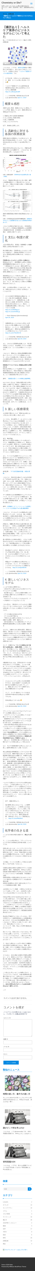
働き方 (26, 40)
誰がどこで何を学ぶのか (13, 1128)
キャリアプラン (7, 1208)
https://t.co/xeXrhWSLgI (12, 311)
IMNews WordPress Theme (17, 1266)
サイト (5, 1054)
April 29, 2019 (9, 317)
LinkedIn (5, 1202)
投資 (4, 1235)
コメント (7, 1018)
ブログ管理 (6, 1214)
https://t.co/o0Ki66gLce (12, 309)
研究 (29, 40)
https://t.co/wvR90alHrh (15, 818)
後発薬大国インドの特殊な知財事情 (19, 378)
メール (6, 1046)
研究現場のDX (9, 1162)
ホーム (5, 14)
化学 (4, 1229)
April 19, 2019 (22, 573)
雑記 (4, 1244)
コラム (5, 1211)
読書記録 (11, 14)
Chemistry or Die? (12, 2)
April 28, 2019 (22, 824)
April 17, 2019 (22, 97)
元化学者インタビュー (10, 1223)
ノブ (6, 40)
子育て (5, 1232)
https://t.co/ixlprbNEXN (19, 567)
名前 (5, 1039)
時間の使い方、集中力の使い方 (16, 1094)
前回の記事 (21, 67)
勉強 (4, 1226)
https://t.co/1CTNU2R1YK (13, 333)
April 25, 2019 (22, 706)
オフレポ (5, 1205)
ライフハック (7, 1217)
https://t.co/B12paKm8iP (12, 91)
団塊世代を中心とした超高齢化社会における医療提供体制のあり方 (17, 220)
